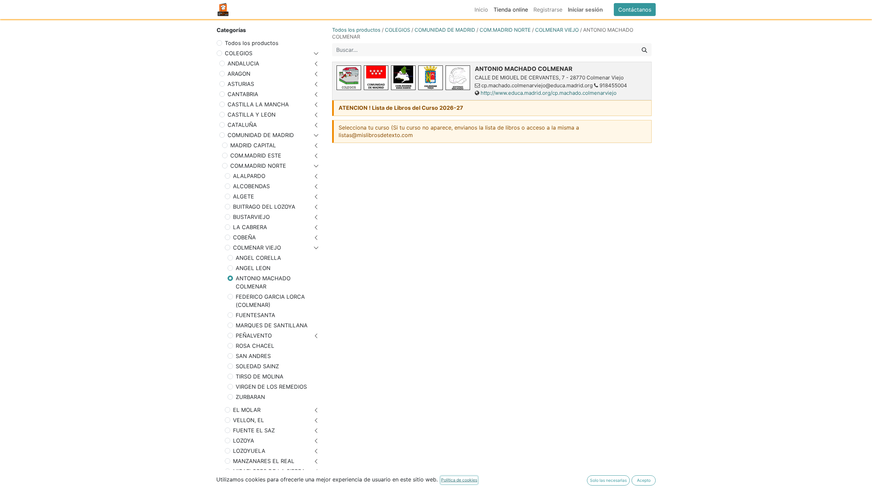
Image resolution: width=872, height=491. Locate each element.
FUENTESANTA (255, 315)
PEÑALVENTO (254, 335)
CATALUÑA (242, 124)
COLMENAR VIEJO (257, 247)
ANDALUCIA (243, 63)
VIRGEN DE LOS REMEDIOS (271, 386)
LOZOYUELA (249, 450)
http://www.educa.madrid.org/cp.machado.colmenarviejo (549, 93)
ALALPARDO (249, 176)
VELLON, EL (248, 420)
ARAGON (239, 73)
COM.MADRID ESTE (255, 155)
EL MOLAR (247, 409)
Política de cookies (459, 479)
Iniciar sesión (585, 9)
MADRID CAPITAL (253, 145)
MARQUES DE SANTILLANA (272, 325)
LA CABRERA (250, 227)
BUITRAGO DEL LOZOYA (264, 206)
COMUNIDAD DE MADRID (261, 135)
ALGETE (243, 196)
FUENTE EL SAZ (254, 430)
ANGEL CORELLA (258, 257)
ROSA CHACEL (255, 345)
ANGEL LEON (253, 268)
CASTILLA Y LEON (252, 114)
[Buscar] (644, 49)
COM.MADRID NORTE (258, 165)
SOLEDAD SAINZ (257, 366)
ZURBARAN (250, 396)
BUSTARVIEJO (251, 216)
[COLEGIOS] (349, 77)
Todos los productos (251, 43)
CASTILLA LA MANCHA (258, 104)
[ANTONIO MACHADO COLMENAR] (458, 77)
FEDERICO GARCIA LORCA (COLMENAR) (270, 300)
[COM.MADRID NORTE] (403, 77)
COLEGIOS (238, 53)
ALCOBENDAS (251, 186)
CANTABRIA (243, 94)
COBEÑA (244, 237)
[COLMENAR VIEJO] (430, 77)
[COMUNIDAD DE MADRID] (376, 77)
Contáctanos (634, 9)
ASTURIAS (241, 83)
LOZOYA (243, 440)
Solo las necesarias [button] (608, 480)
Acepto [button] (644, 480)
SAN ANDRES (253, 356)
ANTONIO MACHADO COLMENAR (263, 282)
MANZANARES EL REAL (263, 461)
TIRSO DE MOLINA (259, 376)
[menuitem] (481, 9)
